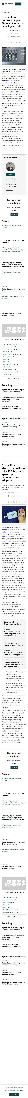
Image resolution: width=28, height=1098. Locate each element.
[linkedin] (11, 42)
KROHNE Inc (6, 352)
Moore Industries (7, 357)
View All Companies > (14, 378)
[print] (25, 42)
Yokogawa (5, 374)
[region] (14, 1091)
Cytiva (22, 69)
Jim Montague (14, 30)
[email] (19, 42)
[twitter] (14, 42)
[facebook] (8, 42)
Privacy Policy (19, 1090)
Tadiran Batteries (7, 367)
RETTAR (4, 362)
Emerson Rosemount (8, 344)
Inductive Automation (8, 349)
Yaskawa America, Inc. (9, 372)
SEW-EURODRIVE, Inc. (9, 364)
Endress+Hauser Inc (8, 347)
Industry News (6, 12)
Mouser (4, 359)
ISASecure (5, 536)
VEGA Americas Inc (8, 369)
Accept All (14, 1094)
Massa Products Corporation (11, 354)
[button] (3, 4)
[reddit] (17, 42)
